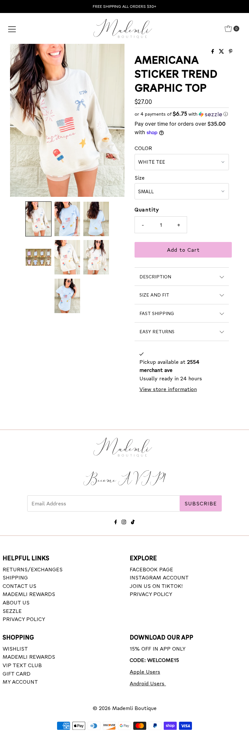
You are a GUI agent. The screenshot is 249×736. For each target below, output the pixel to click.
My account (20, 681)
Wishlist (15, 648)
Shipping (15, 577)
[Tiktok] (133, 520)
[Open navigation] (12, 28)
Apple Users (145, 671)
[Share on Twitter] (222, 51)
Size (140, 177)
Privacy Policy (24, 618)
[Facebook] (115, 520)
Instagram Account (159, 577)
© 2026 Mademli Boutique (125, 707)
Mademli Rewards (29, 593)
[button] (38, 218)
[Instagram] (124, 520)
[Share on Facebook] (213, 51)
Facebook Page (151, 569)
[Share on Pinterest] (230, 51)
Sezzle (12, 610)
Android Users (148, 683)
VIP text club (22, 665)
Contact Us (19, 585)
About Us (16, 602)
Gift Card (16, 673)
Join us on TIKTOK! (156, 585)
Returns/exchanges (33, 569)
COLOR (143, 148)
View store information (168, 389)
